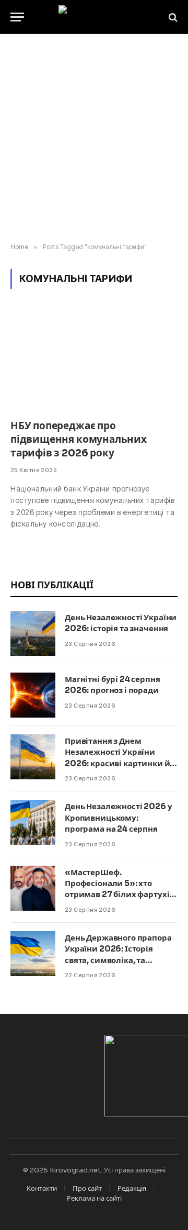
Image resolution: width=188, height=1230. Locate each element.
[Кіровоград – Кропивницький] (94, 17)
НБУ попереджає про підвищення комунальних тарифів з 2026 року (78, 440)
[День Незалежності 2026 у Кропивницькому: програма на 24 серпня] (32, 822)
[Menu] (17, 17)
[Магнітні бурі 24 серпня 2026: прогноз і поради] (32, 695)
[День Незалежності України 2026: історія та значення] (32, 633)
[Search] (172, 17)
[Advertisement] (94, 138)
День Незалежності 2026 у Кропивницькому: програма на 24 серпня (118, 817)
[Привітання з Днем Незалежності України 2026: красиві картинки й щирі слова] (32, 756)
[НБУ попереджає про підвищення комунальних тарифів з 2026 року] (94, 360)
